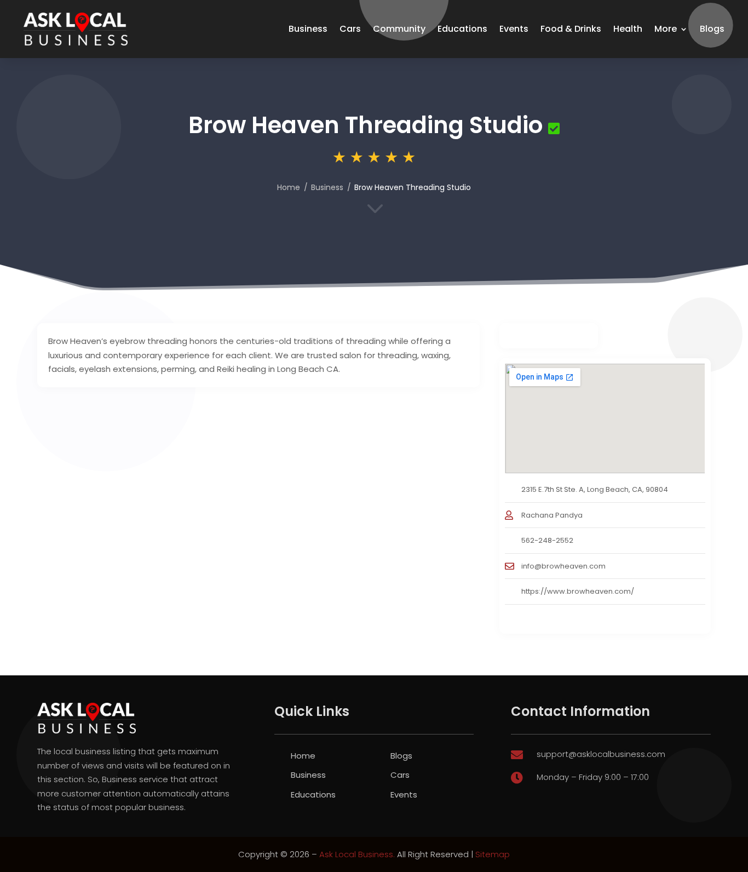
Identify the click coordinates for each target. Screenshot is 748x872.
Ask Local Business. (357, 854)
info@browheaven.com (563, 566)
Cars (350, 28)
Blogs (712, 28)
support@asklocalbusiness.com (601, 754)
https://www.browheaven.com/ (577, 591)
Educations (462, 28)
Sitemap (492, 854)
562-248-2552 (547, 540)
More (665, 28)
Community (399, 28)
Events (513, 28)
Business (308, 28)
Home (288, 187)
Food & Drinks (570, 28)
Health (627, 28)
